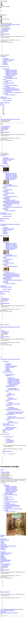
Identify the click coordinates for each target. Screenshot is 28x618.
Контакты (3, 104)
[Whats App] (3, 114)
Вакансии (5, 63)
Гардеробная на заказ (10, 87)
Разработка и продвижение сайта (8, 612)
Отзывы (5, 62)
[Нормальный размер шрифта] (1, 3)
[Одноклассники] (3, 110)
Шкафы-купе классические (12, 73)
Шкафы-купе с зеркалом (11, 72)
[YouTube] (3, 109)
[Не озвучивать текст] (1, 22)
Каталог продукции (5, 66)
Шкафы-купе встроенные (11, 71)
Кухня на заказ (9, 80)
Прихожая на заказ (10, 82)
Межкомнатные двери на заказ (12, 90)
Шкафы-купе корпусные (11, 70)
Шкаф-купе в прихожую (11, 74)
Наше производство (5, 102)
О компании (3, 56)
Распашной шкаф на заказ (11, 78)
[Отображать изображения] (1, 16)
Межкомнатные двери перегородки (11, 88)
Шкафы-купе (6, 68)
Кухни (4, 79)
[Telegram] (3, 108)
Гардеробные (6, 86)
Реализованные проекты (6, 98)
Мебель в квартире (7, 100)
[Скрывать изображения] (1, 17)
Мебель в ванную (7, 91)
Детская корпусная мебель (11, 85)
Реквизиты (5, 64)
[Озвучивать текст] (1, 20)
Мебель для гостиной (10, 94)
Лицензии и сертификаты (9, 59)
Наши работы (4, 96)
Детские (5, 84)
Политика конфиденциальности (8, 610)
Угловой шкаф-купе (10, 75)
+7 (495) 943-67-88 (6, 28)
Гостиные (5, 93)
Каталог (2, 536)
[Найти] (2, 124)
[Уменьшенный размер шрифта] (1, 2)
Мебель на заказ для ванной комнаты (14, 92)
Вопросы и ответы (7, 60)
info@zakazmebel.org (5, 34)
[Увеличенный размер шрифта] (2, 5)
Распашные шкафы (7, 77)
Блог (2, 103)
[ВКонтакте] (3, 107)
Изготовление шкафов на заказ (11, 609)
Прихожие (5, 81)
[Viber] (3, 111)
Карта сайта (3, 611)
